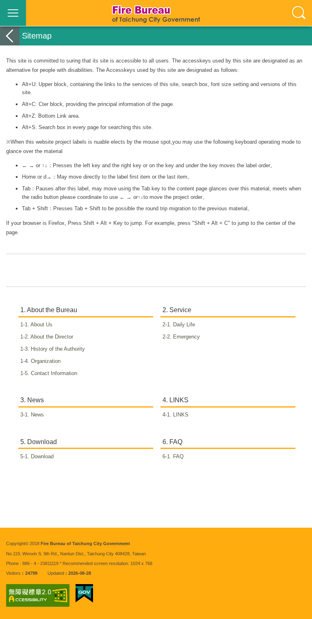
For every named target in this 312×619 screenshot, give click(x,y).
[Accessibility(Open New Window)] (37, 595)
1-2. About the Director (51, 337)
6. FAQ (172, 441)
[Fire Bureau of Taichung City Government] (156, 13)
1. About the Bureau (48, 309)
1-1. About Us (40, 324)
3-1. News (36, 415)
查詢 (299, 13)
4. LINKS (175, 400)
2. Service (176, 309)
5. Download (38, 441)
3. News (32, 400)
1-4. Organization (45, 361)
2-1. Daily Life (183, 324)
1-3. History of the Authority (57, 349)
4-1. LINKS (179, 415)
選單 (13, 13)
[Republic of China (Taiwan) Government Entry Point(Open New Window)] (84, 593)
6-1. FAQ (177, 456)
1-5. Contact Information (53, 373)
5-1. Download (41, 456)
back (10, 35)
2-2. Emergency (185, 337)
